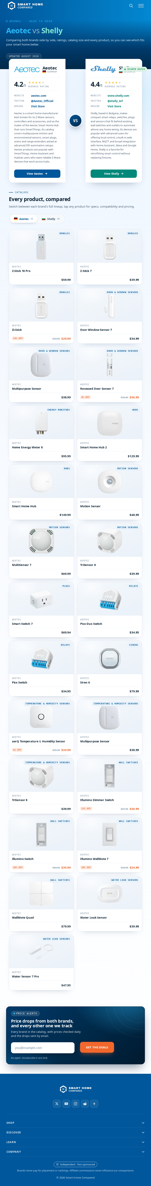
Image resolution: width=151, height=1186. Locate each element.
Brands (15, 21)
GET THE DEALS (97, 1047)
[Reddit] (85, 1104)
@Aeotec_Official (42, 101)
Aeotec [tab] (26, 219)
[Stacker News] (94, 1104)
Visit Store (38, 106)
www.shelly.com (118, 95)
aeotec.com (38, 95)
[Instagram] (75, 1104)
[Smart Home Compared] (75, 1089)
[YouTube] (66, 1104)
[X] (57, 1104)
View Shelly (111, 173)
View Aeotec (35, 173)
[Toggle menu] (141, 6)
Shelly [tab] (53, 219)
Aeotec (49, 68)
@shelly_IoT (115, 101)
